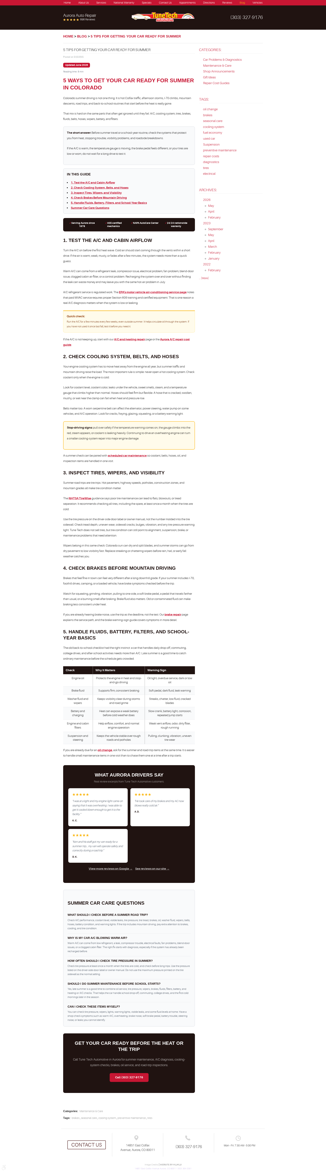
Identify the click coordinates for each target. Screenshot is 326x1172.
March (212, 247)
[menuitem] (67, 2)
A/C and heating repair (129, 339)
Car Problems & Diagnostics (222, 60)
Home (67, 2)
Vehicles (257, 2)
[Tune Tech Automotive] (163, 17)
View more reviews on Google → (110, 868)
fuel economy (212, 133)
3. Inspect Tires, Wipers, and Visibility (96, 192)
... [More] (204, 278)
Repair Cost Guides (216, 83)
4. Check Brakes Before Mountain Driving (99, 197)
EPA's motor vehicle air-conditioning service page (153, 292)
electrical (209, 174)
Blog (242, 2)
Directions (209, 2)
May (211, 206)
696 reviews (87, 19)
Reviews (227, 2)
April (211, 211)
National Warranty (124, 2)
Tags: (204, 99)
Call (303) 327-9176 (129, 1077)
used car (209, 138)
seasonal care (89, 1118)
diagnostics (211, 162)
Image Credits (152, 1165)
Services (101, 2)
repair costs (211, 156)
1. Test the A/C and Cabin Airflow (93, 182)
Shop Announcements (219, 71)
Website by (170, 1164)
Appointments (187, 2)
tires (149, 1118)
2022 (207, 264)
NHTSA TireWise (80, 498)
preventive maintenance (131, 1118)
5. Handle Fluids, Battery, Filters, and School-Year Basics (109, 202)
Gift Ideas (209, 77)
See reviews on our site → (152, 868)
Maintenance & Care (91, 1111)
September (215, 229)
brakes (75, 1118)
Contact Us (165, 2)
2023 (207, 223)
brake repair (173, 614)
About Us (83, 2)
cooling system (107, 1118)
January (213, 258)
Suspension (211, 144)
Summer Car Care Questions (90, 208)
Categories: (210, 50)
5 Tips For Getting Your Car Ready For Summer (136, 36)
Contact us (86, 1145)
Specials (146, 2)
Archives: (208, 190)
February (214, 217)
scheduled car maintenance (127, 455)
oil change (105, 750)
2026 (207, 200)
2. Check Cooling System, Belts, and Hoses (99, 187)
